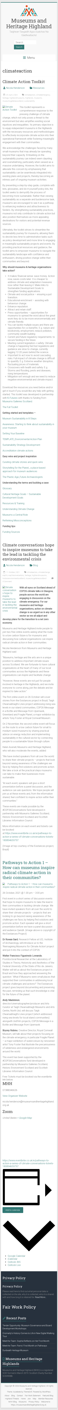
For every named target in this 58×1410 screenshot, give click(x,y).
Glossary (7, 488)
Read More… (41, 1297)
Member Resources (45, 1399)
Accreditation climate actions (18, 450)
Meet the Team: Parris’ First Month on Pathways (25, 1346)
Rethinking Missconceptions (17, 520)
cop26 (5, 575)
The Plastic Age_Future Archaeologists (23, 477)
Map (34, 1399)
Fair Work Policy (19, 1307)
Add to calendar (13, 1210)
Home (23, 1399)
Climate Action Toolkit (24, 81)
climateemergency (43, 95)
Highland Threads (12, 1399)
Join (29, 1399)
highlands (29, 98)
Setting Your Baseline (13, 433)
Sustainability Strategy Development (21, 445)
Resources (38, 88)
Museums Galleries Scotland (17, 401)
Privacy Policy (34, 1402)
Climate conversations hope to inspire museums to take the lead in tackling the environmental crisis (28, 551)
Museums (23, 1402)
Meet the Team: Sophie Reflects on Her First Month (26, 1341)
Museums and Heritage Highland (29, 23)
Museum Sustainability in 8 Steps (19, 418)
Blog (35, 565)
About (7, 1396)
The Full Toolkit (10, 407)
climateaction (30, 95)
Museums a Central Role (15, 514)
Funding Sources (11, 532)
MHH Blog (12, 1402)
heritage (6, 98)
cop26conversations (16, 575)
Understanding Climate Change (18, 509)
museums (38, 98)
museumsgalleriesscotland (13, 101)
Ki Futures (12, 398)
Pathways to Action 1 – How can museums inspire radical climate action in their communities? (29, 870)
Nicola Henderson (15, 88)
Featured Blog (48, 1396)
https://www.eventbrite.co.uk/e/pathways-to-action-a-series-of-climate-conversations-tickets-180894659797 (28, 837)
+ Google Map (24, 1117)
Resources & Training (13, 503)
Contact (20, 1396)
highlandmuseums (17, 98)
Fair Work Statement (33, 1396)
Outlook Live (14, 1265)
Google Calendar (16, 1256)
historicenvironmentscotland (14, 578)
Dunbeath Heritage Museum (15, 1350)
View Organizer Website (15, 1095)
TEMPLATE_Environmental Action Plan (22, 439)
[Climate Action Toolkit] (10, 106)
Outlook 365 (14, 1262)
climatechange (44, 572)
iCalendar (12, 1259)
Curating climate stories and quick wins (23, 462)
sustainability (29, 101)
